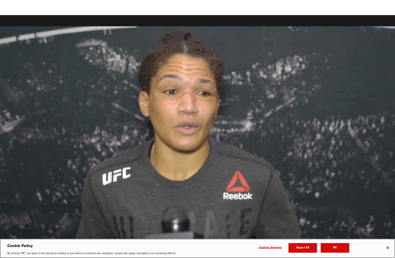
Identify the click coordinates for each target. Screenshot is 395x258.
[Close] (388, 248)
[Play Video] (197, 137)
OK (335, 247)
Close (386, 24)
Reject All (302, 247)
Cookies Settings (270, 247)
